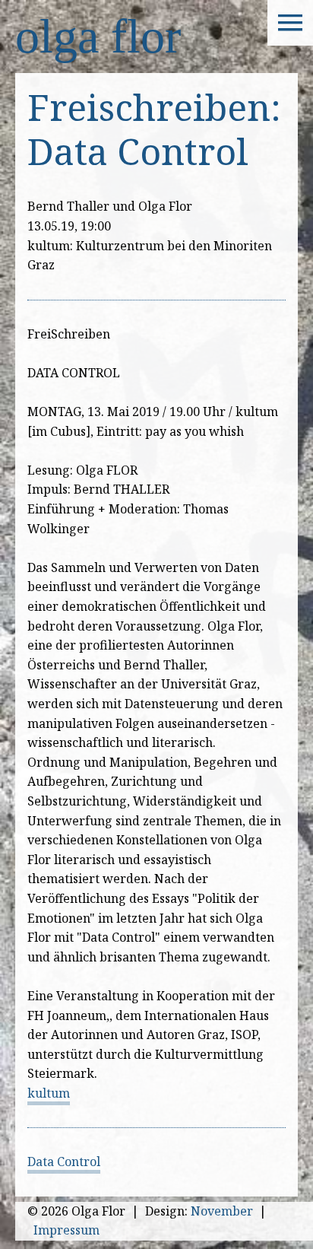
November (222, 1211)
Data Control (63, 1161)
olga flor (98, 36)
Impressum (66, 1230)
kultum (48, 1093)
